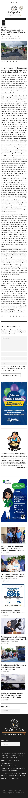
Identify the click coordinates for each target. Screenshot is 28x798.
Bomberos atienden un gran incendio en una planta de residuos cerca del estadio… (12, 695)
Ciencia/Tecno (11, 792)
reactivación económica (15, 38)
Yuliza (2, 37)
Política (4, 790)
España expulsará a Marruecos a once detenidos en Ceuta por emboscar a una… (13, 667)
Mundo (20, 790)
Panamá (20, 37)
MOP (15, 37)
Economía (4, 27)
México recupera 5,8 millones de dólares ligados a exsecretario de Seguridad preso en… (14, 639)
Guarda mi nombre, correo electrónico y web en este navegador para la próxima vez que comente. (13, 368)
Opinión (18, 792)
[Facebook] (11, 2)
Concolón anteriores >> (21, 467)
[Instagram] (16, 2)
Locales (15, 790)
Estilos (22, 792)
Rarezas (4, 793)
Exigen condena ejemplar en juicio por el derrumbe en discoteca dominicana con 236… (13, 548)
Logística (10, 793)
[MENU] (3, 22)
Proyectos (4, 38)
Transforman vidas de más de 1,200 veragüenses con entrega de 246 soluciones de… (13, 576)
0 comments (24, 316)
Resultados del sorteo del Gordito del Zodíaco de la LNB (12, 612)
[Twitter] (14, 2)
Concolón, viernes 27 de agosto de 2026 (12, 460)
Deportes (5, 792)
